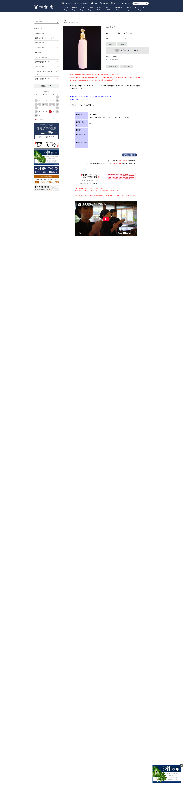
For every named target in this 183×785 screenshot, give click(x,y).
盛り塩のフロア (40, 52)
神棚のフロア (39, 33)
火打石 (108, 8)
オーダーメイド (140, 8)
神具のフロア (67, 22)
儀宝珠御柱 (79, 22)
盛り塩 (99, 8)
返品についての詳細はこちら (113, 56)
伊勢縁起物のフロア (42, 62)
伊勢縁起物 (118, 8)
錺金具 (73, 22)
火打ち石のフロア (41, 57)
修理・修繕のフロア (42, 79)
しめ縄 (90, 8)
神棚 (66, 8)
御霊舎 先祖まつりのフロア (44, 38)
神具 (82, 8)
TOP (64, 20)
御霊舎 (74, 8)
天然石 (128, 8)
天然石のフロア (40, 66)
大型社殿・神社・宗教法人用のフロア (46, 72)
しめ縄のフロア (40, 47)
